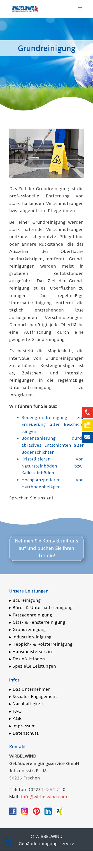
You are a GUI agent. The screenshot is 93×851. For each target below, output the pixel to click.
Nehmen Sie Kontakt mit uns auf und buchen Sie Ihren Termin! (46, 548)
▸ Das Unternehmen (30, 689)
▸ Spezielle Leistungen (32, 666)
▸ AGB (15, 718)
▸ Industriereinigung (30, 637)
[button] (8, 843)
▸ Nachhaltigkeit (26, 703)
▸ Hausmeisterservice (31, 651)
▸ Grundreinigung (27, 629)
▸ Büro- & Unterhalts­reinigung (41, 607)
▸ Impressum (22, 726)
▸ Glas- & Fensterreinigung (37, 622)
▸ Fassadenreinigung (30, 615)
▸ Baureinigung (25, 600)
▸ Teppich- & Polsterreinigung (40, 644)
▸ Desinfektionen (27, 659)
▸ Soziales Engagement (33, 696)
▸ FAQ (15, 711)
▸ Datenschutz (24, 733)
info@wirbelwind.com (44, 796)
